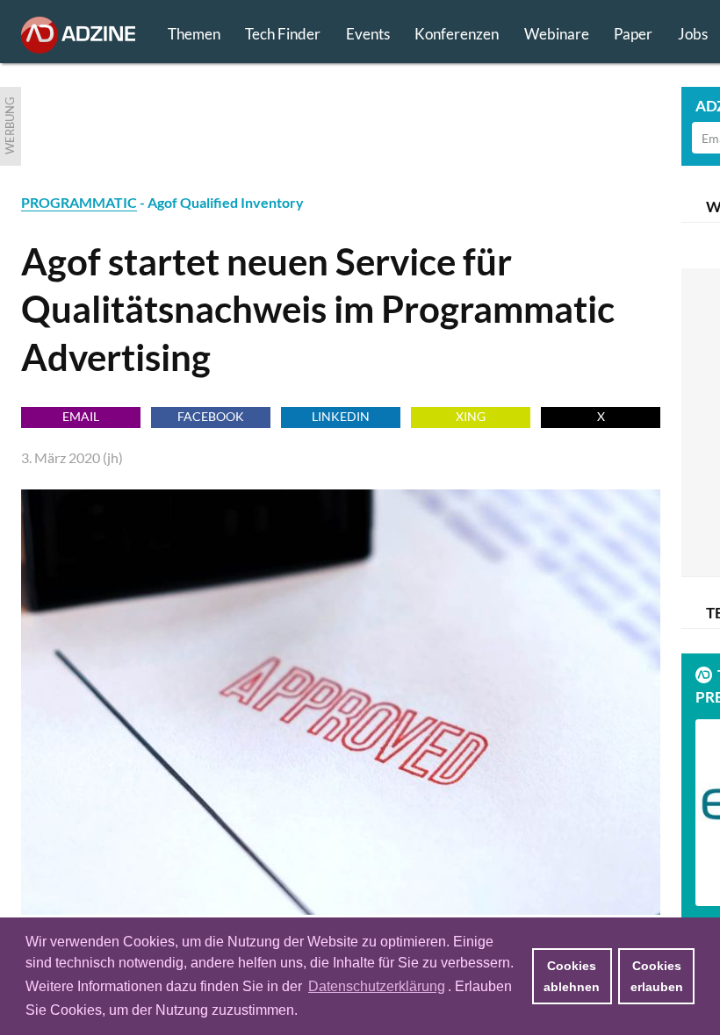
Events (368, 34)
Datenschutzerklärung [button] (376, 986)
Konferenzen (456, 34)
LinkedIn (341, 416)
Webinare (556, 34)
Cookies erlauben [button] (656, 976)
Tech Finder (282, 34)
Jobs (693, 34)
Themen (194, 34)
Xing (471, 416)
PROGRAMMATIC (79, 202)
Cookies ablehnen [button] (572, 976)
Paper (633, 34)
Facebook (210, 416)
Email (80, 416)
